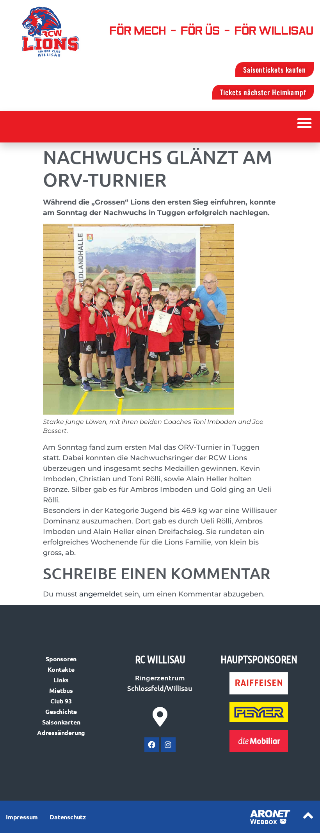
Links (61, 680)
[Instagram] (168, 744)
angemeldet (101, 594)
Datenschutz (68, 817)
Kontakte (61, 669)
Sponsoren (61, 659)
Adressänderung (61, 732)
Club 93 (61, 701)
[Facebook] (151, 744)
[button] (304, 123)
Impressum (22, 817)
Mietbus (61, 690)
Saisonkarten (61, 722)
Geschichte (61, 711)
